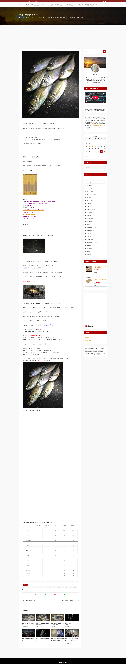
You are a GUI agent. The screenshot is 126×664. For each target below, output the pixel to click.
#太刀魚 (92, 123)
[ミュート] (101, 102)
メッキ (89, 236)
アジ (28, 17)
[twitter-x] (104, 1)
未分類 (89, 245)
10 (89, 146)
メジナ (89, 233)
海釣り (61, 17)
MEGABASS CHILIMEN (29, 214)
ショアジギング (91, 209)
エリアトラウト (91, 194)
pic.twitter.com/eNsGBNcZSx (98, 125)
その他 (89, 185)
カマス (89, 197)
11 (92, 146)
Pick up (89, 179)
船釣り (89, 254)
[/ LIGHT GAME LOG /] (20, 4)
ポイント (35, 17)
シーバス (90, 212)
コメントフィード (89, 340)
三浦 (46, 17)
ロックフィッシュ (92, 242)
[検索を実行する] (104, 51)
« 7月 (86, 156)
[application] (95, 97)
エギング (90, 191)
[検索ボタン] (96, 4)
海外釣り (89, 248)
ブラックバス (90, 230)
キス (89, 203)
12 (95, 146)
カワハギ (90, 200)
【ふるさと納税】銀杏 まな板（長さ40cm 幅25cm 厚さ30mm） (100, 279)
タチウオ (90, 218)
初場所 (49, 17)
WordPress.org (88, 342)
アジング (23, 17)
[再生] (87, 102)
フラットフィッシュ (92, 227)
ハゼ (88, 224)
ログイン (87, 337)
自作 (88, 251)
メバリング (40, 17)
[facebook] (102, 1)
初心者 (52, 17)
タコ (89, 215)
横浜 (55, 17)
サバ (88, 206)
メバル (44, 17)
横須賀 (58, 17)
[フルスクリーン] (103, 102)
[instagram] (106, 1)
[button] (26, 594)
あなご (89, 182)
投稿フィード (88, 338)
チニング (89, 221)
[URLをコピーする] (74, 594)
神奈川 (64, 17)
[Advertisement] (63, 35)
